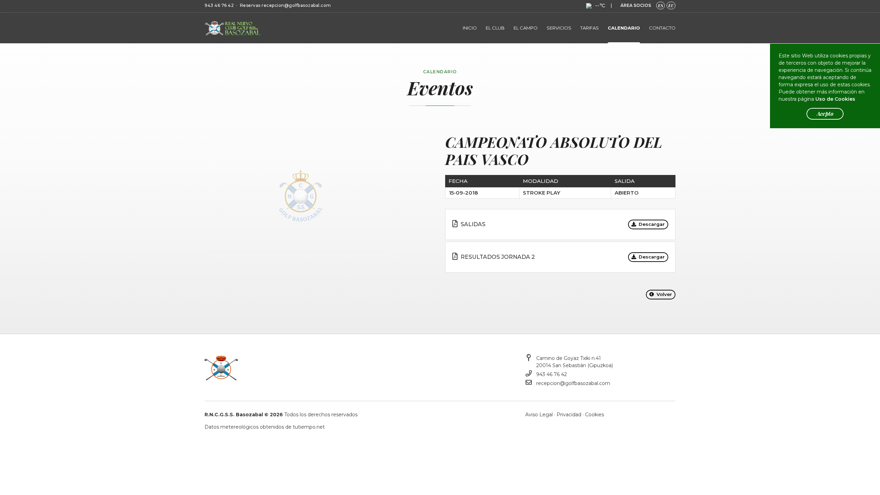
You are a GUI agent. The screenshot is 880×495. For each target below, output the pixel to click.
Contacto (662, 28)
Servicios (559, 28)
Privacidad (569, 414)
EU (671, 5)
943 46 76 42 (219, 5)
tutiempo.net (309, 427)
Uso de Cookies (835, 99)
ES (660, 5)
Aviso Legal (539, 414)
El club (495, 28)
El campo (526, 28)
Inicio (470, 28)
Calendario (624, 28)
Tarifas (589, 28)
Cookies (594, 414)
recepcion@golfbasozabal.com (296, 5)
